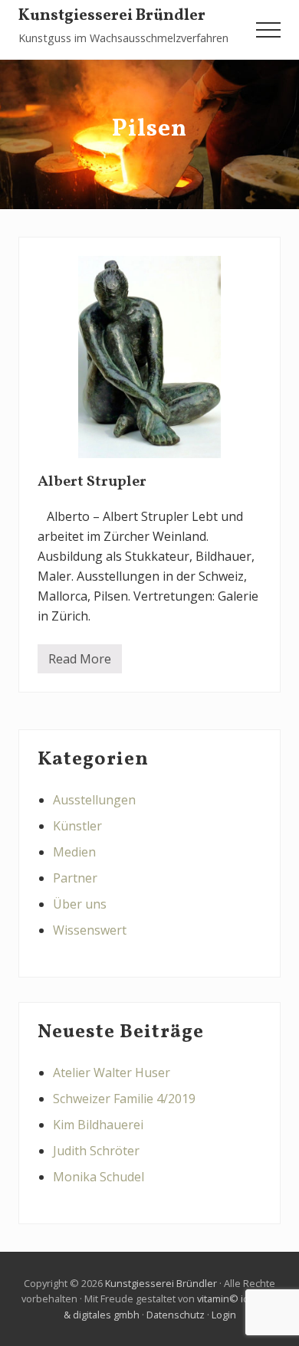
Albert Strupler (92, 482)
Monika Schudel (98, 1176)
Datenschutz (175, 1314)
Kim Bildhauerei (98, 1124)
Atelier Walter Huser (111, 1072)
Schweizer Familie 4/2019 (124, 1098)
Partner (75, 877)
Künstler (77, 825)
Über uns (80, 904)
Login (224, 1314)
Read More (79, 661)
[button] (268, 30)
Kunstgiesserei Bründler (111, 16)
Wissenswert (90, 930)
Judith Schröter (96, 1150)
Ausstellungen (94, 799)
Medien (74, 851)
